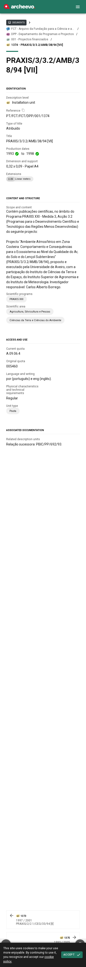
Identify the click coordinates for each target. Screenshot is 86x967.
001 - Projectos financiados (29, 39)
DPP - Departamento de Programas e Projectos (42, 34)
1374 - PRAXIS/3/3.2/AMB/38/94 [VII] (37, 45)
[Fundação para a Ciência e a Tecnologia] (19, 8)
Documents (16, 22)
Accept (69, 954)
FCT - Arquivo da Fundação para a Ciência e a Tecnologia (41, 29)
